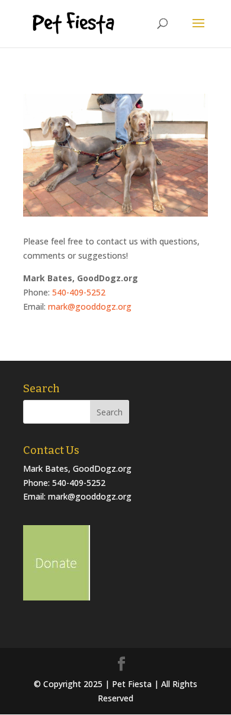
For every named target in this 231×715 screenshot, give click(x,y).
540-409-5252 (78, 292)
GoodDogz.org (102, 468)
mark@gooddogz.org (89, 306)
